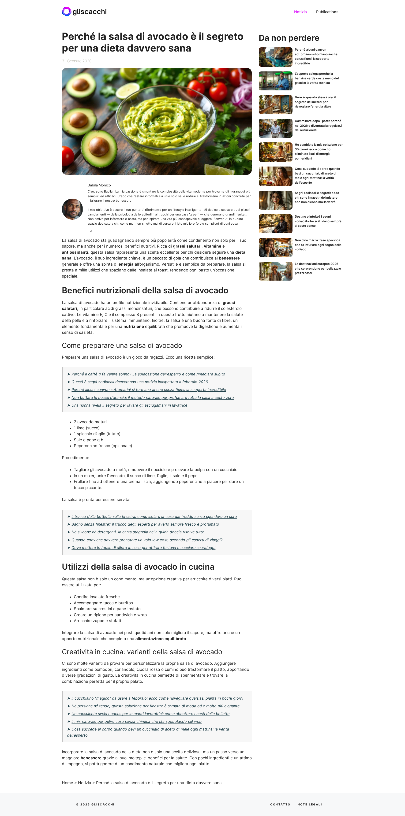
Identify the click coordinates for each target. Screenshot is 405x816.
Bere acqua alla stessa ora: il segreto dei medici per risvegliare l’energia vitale (315, 101)
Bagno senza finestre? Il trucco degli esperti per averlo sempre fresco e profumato (145, 524)
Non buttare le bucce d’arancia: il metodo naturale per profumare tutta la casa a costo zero (152, 397)
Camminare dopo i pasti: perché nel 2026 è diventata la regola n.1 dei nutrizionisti (318, 125)
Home (67, 782)
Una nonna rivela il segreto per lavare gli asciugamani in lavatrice (129, 405)
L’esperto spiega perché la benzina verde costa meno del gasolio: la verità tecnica (317, 78)
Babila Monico (99, 185)
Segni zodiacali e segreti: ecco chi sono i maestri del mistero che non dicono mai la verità (317, 197)
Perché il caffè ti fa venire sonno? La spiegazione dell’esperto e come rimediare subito (148, 374)
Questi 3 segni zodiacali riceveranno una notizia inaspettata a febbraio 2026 (139, 381)
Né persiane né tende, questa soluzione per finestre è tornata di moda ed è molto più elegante (155, 706)
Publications (327, 11)
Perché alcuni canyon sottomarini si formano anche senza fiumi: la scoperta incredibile (148, 389)
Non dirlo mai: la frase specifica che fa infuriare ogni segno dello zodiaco (318, 244)
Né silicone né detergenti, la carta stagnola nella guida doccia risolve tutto (137, 532)
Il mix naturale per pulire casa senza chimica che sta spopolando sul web (136, 721)
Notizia (300, 11)
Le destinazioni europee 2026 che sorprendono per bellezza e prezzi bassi (318, 268)
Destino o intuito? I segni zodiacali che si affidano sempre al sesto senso (318, 221)
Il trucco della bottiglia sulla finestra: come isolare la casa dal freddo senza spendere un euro (154, 516)
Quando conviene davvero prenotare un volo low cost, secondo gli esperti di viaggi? (146, 540)
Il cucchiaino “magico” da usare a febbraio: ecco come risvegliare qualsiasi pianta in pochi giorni (157, 698)
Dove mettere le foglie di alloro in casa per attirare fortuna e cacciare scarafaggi (143, 547)
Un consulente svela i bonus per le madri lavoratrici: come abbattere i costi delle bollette (150, 713)
